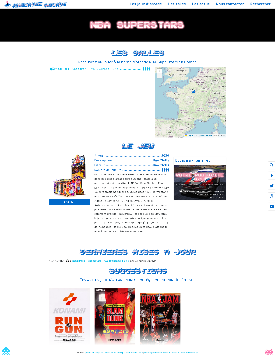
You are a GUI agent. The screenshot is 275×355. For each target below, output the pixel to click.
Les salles (177, 4)
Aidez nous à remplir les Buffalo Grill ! (124, 353)
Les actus (201, 4)
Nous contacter (230, 4)
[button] (193, 91)
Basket (69, 201)
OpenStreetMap (205, 135)
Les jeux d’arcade (146, 4)
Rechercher (261, 4)
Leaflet (190, 135)
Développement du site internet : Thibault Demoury (171, 353)
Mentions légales (94, 353)
